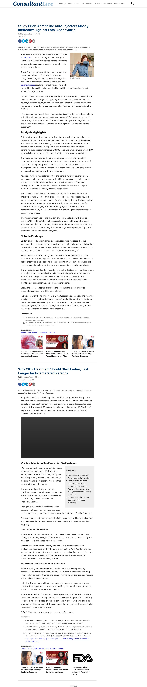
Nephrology (32, 648)
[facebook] (20, 41)
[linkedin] (27, 41)
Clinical (52, 332)
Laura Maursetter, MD (26, 380)
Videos (60, 648)
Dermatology (87, 3)
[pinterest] (30, 41)
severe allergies (28, 85)
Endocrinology (73, 3)
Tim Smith (22, 36)
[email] (33, 41)
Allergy (23, 332)
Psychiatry (108, 3)
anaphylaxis (26, 57)
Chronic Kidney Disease (47, 648)
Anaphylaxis (43, 332)
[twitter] (23, 41)
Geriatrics (97, 3)
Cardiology (62, 3)
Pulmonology (119, 3)
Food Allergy (32, 332)
